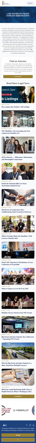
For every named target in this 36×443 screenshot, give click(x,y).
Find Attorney (18, 76)
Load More (18, 396)
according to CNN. (7, 40)
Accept (18, 435)
